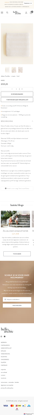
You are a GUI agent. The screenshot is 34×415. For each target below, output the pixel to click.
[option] (17, 43)
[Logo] (17, 12)
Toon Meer (17, 254)
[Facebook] (4, 336)
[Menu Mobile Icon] (2, 13)
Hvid (3, 80)
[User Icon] (26, 13)
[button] (29, 414)
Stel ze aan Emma (24, 188)
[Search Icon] (7, 13)
